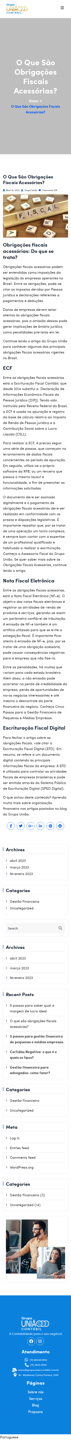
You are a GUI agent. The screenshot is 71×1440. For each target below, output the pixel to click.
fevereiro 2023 (21, 873)
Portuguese (9, 1436)
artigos (33, 808)
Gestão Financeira (24, 901)
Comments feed (23, 1157)
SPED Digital (52, 788)
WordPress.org (22, 1167)
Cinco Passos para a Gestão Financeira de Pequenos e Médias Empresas (33, 712)
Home (33, 100)
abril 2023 (18, 860)
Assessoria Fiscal (34, 553)
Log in (15, 1137)
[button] (62, 8)
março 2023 (19, 867)
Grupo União (30, 190)
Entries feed (19, 1147)
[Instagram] (40, 1341)
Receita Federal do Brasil (47, 405)
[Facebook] (31, 1341)
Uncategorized (22, 908)
